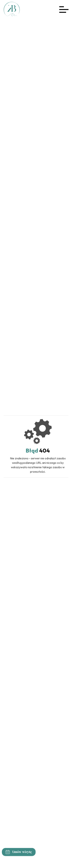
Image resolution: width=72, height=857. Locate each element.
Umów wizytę (22, 852)
